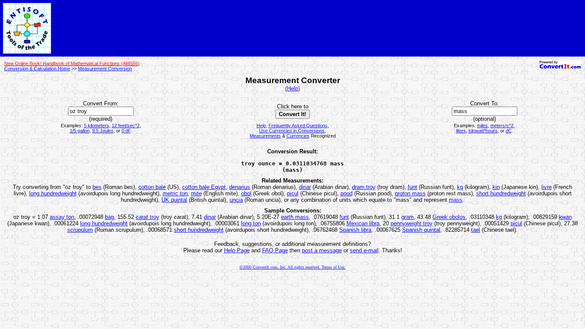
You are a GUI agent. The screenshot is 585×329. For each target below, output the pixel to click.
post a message (322, 250)
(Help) (292, 88)
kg (460, 187)
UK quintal (174, 200)
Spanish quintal (421, 230)
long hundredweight (53, 193)
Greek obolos (449, 217)
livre (546, 187)
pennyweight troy (412, 223)
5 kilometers (96, 125)
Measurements (265, 135)
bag (109, 217)
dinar (305, 187)
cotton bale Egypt (204, 187)
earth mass (295, 217)
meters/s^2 (501, 125)
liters (461, 130)
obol (246, 193)
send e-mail (364, 250)
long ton (251, 223)
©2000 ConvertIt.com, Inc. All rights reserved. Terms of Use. (292, 267)
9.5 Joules (102, 130)
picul (292, 193)
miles (482, 125)
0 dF (126, 130)
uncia (236, 200)
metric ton (175, 193)
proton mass (410, 193)
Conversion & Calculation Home (37, 68)
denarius (239, 187)
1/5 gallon (80, 130)
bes (97, 187)
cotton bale (152, 187)
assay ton (62, 217)
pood (346, 193)
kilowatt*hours (483, 130)
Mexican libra (362, 223)
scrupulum (80, 230)
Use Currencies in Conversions (292, 130)
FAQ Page (275, 250)
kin (496, 187)
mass (456, 200)
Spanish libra (355, 230)
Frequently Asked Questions (298, 125)
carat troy (147, 217)
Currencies (298, 135)
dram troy (364, 187)
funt (412, 187)
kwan (565, 217)
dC (509, 130)
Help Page (237, 250)
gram (407, 217)
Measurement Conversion (105, 68)
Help (261, 125)
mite (196, 193)
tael (475, 230)
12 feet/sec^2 (126, 125)
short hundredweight (501, 193)
